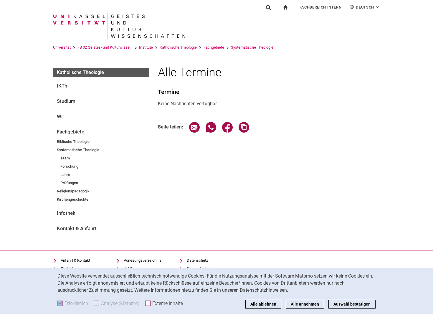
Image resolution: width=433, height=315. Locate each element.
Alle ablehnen (263, 304)
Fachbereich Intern (321, 7)
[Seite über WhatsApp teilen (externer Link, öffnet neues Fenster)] (211, 131)
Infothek (66, 213)
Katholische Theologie (178, 47)
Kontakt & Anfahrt (77, 228)
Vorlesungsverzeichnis (142, 260)
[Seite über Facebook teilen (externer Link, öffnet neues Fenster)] (227, 131)
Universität (62, 47)
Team (65, 158)
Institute (146, 47)
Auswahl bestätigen (352, 304)
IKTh (62, 86)
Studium (66, 101)
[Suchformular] (268, 7)
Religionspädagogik (73, 191)
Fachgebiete (214, 47)
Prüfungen (69, 183)
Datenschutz (197, 260)
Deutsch (368, 7)
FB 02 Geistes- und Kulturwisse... (104, 47)
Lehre (65, 174)
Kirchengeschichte (72, 199)
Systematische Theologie (252, 47)
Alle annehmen (305, 304)
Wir (60, 116)
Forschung (69, 166)
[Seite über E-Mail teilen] (194, 131)
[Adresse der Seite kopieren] (244, 131)
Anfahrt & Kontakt (75, 260)
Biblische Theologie (73, 141)
